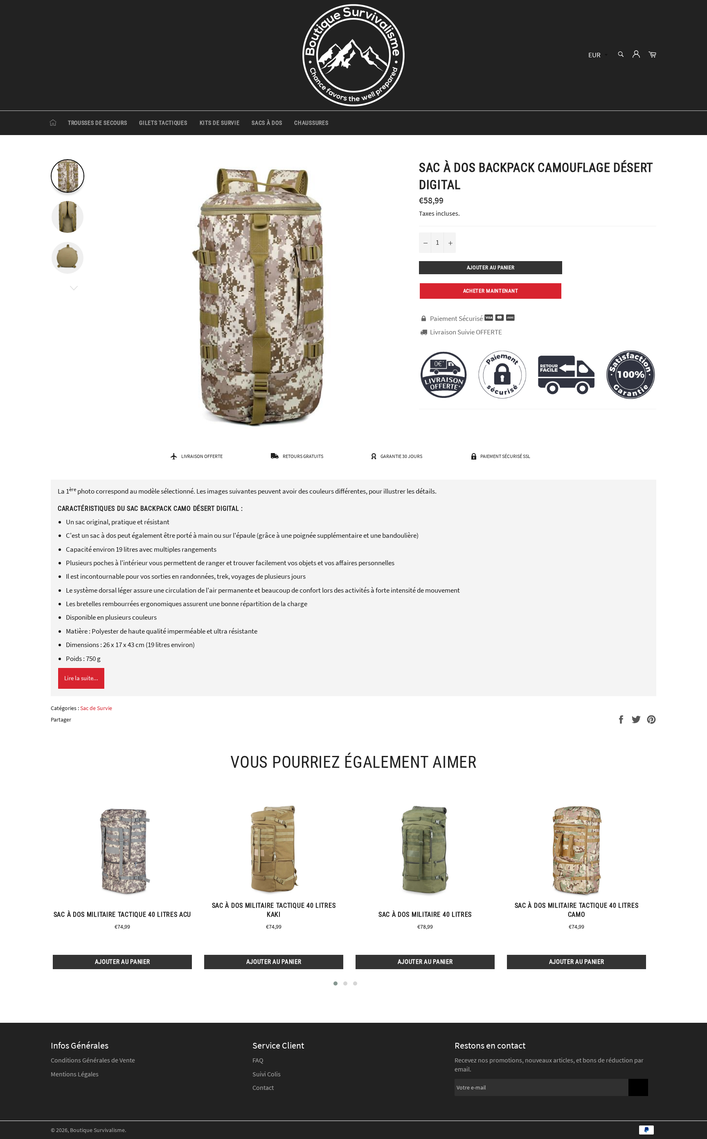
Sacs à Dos (267, 123)
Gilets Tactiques (163, 123)
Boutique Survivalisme (97, 1130)
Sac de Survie (96, 708)
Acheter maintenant (490, 291)
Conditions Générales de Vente (93, 1060)
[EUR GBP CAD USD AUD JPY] (597, 55)
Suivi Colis (266, 1074)
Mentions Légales (75, 1074)
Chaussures (311, 123)
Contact (263, 1087)
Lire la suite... (81, 678)
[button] (335, 983)
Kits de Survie (220, 123)
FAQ (257, 1060)
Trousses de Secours (97, 123)
